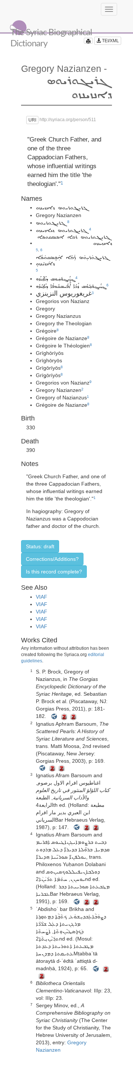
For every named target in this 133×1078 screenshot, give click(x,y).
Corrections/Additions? (52, 559)
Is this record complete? (54, 572)
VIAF (41, 597)
